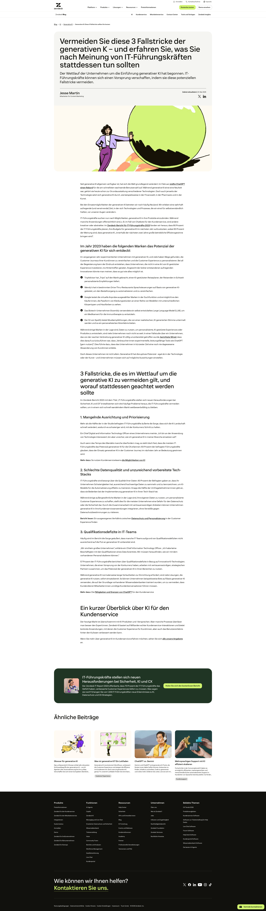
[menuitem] (208, 2)
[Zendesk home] (59, 6)
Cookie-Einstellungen (104, 906)
